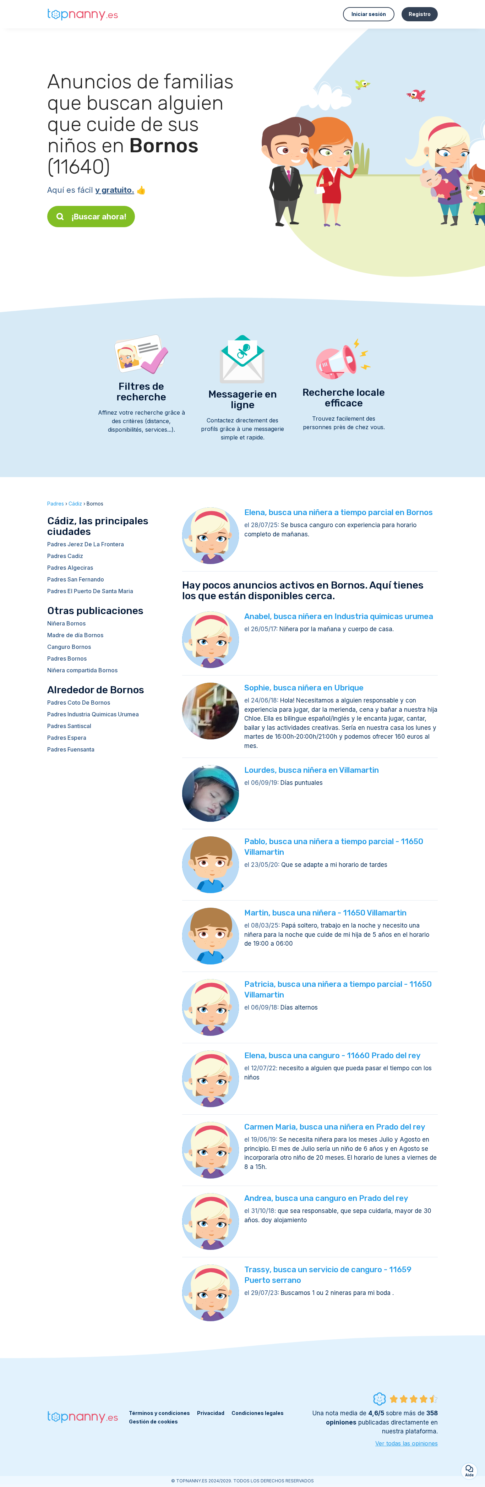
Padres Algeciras (70, 567)
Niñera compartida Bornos (82, 670)
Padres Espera (66, 737)
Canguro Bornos (69, 646)
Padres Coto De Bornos (78, 702)
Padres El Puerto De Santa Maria (90, 591)
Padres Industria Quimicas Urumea (93, 714)
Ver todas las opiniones (406, 1443)
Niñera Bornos (66, 623)
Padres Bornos (67, 658)
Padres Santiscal (69, 725)
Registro (420, 14)
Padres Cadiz (65, 555)
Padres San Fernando (75, 579)
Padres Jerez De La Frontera (85, 544)
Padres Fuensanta (70, 749)
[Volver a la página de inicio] (82, 14)
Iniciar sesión (369, 14)
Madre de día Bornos (75, 635)
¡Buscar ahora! (98, 216)
